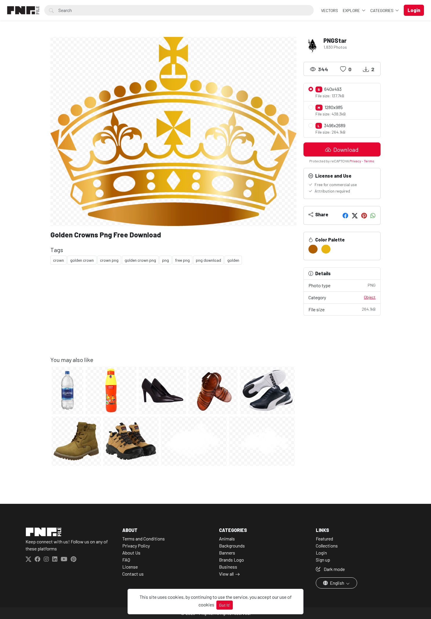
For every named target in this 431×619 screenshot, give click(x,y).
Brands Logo (231, 559)
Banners (227, 552)
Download (345, 149)
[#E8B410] (325, 249)
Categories (382, 10)
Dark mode (334, 569)
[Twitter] (355, 215)
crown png (109, 260)
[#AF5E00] (313, 249)
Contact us (133, 574)
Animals (227, 538)
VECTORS (329, 10)
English (337, 583)
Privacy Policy (136, 545)
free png (182, 260)
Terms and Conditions (143, 538)
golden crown (82, 260)
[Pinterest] (364, 215)
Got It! (224, 605)
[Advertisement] (173, 315)
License (130, 566)
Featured (324, 538)
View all (226, 574)
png (165, 260)
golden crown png (140, 260)
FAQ (126, 559)
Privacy (355, 161)
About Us (131, 552)
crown (58, 260)
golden (233, 260)
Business (228, 566)
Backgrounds (232, 545)
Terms (369, 161)
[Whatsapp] (373, 215)
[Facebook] (345, 215)
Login (321, 552)
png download (208, 260)
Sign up (323, 559)
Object (370, 297)
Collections (327, 545)
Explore (352, 10)
